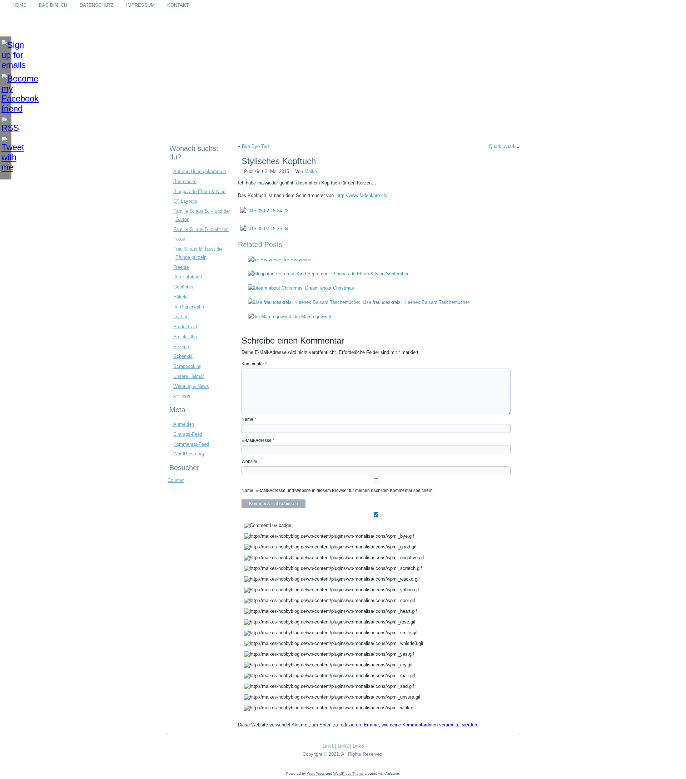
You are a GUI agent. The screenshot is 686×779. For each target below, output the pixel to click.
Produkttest (185, 326)
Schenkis (183, 356)
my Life (181, 316)
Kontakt (178, 5)
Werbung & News (191, 386)
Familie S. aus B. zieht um (201, 229)
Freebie (181, 267)
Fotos (179, 239)
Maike (310, 171)
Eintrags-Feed (187, 434)
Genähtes (183, 287)
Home (19, 5)
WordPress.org (188, 454)
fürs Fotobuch (187, 277)
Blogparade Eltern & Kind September (370, 273)
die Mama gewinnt (312, 316)
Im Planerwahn (188, 307)
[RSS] (5, 125)
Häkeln (180, 297)
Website (249, 461)
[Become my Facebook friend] (5, 94)
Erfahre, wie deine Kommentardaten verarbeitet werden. (421, 725)
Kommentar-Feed (191, 444)
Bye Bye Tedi (256, 146)
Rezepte (181, 346)
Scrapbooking (187, 366)
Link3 (358, 746)
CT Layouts (185, 201)
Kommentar (254, 363)
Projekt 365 (185, 336)
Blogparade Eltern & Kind (199, 191)
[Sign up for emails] (5, 55)
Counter (176, 480)
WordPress (316, 773)
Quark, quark (502, 146)
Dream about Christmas (329, 288)
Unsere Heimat (188, 376)
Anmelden (183, 424)
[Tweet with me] (5, 154)
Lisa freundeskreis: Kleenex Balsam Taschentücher (416, 302)
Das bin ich (53, 5)
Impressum (140, 5)
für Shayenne (297, 259)
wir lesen (182, 396)
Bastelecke (185, 181)
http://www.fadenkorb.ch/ (362, 195)
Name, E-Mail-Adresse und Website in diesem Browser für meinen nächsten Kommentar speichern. (338, 490)
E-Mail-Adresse (258, 440)
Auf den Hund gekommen (199, 171)
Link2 (343, 746)
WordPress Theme (348, 773)
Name (249, 419)
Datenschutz (97, 5)
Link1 (328, 746)
